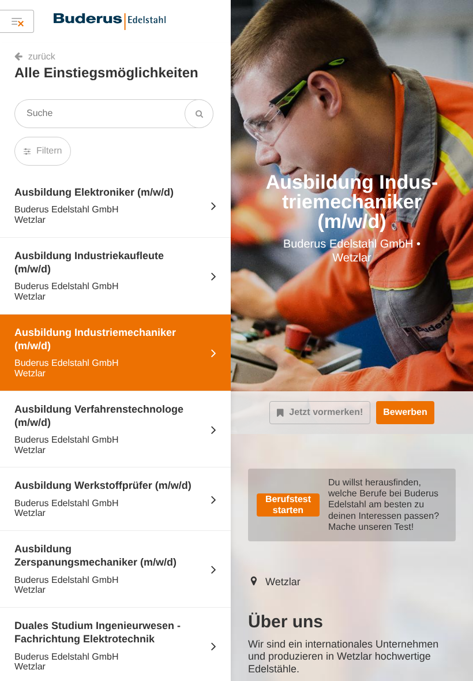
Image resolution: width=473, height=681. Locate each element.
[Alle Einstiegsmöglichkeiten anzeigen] (17, 21)
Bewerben (405, 412)
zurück (41, 57)
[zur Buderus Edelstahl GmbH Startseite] (110, 21)
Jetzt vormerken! (326, 412)
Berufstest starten (288, 505)
